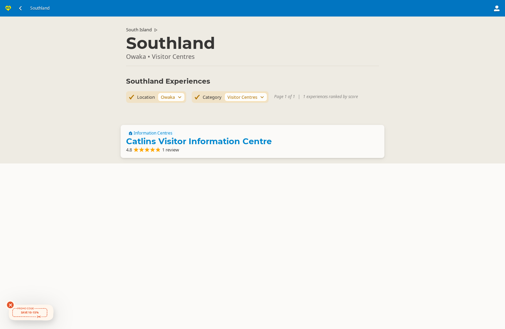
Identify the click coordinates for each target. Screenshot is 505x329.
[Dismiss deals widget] (10, 304)
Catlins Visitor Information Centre (199, 141)
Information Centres (153, 133)
